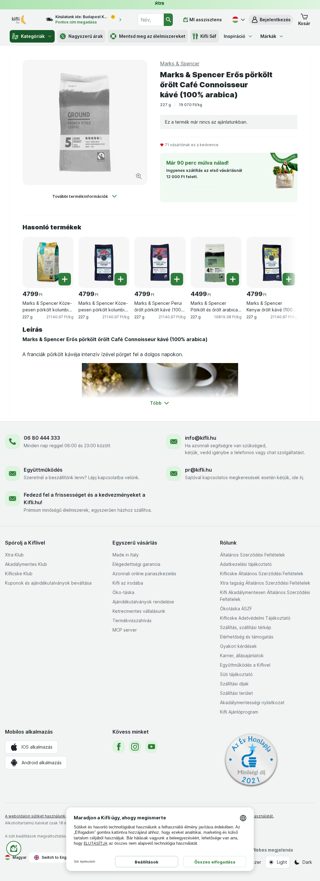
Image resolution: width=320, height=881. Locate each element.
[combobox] (150, 19)
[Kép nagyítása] (139, 176)
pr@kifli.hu (198, 470)
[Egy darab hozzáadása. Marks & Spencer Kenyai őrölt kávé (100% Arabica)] (288, 279)
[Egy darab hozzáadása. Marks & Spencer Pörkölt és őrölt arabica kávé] (233, 279)
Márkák (268, 36)
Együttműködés (43, 470)
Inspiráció (234, 36)
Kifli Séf (208, 36)
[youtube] (151, 746)
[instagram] (135, 746)
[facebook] (118, 746)
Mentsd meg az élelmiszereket (152, 36)
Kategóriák (33, 36)
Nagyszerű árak (85, 36)
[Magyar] (238, 19)
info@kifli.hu (200, 438)
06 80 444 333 (42, 438)
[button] (270, 20)
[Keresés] (168, 19)
